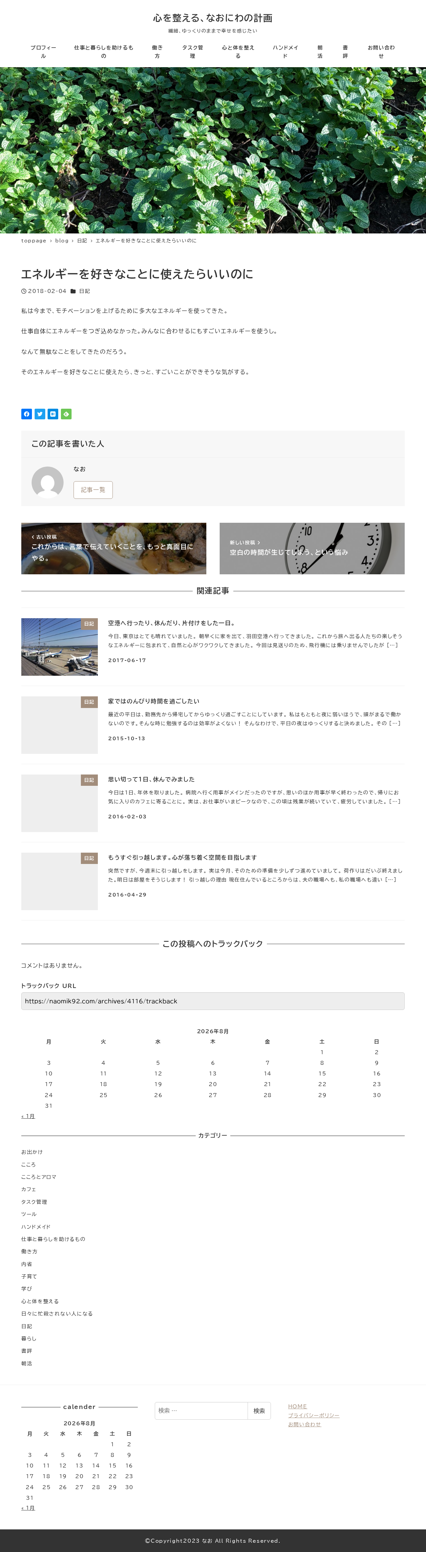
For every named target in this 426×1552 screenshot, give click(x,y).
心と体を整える (40, 1301)
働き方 (29, 1251)
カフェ (29, 1189)
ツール (29, 1214)
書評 (26, 1350)
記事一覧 (93, 490)
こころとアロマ (39, 1177)
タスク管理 (34, 1201)
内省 (26, 1264)
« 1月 (28, 1116)
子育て (29, 1276)
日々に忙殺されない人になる (57, 1313)
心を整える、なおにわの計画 (213, 17)
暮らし (29, 1338)
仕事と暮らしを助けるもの (53, 1239)
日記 (84, 291)
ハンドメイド (36, 1226)
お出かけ (32, 1152)
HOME (298, 1406)
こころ (28, 1164)
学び (26, 1288)
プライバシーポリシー (314, 1415)
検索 (259, 1411)
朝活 (26, 1363)
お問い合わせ (304, 1424)
